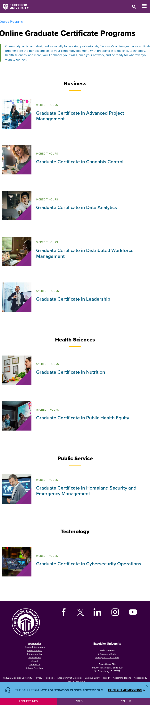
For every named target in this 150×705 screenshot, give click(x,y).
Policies (49, 677)
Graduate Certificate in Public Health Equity (82, 417)
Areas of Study (34, 650)
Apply (79, 701)
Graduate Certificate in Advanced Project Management (80, 115)
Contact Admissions (125, 690)
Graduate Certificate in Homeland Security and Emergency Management (86, 490)
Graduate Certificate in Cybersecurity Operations (88, 563)
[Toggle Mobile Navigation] (146, 6)
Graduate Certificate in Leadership (73, 298)
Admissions (35, 657)
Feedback (80, 681)
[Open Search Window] (134, 6)
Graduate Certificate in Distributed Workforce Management (85, 253)
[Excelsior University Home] (14, 5)
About (34, 661)
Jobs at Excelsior (35, 668)
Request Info (28, 701)
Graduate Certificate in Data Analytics (76, 207)
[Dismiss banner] (146, 685)
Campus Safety (92, 677)
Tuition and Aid (35, 654)
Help (69, 681)
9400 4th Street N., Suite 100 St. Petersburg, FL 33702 (107, 669)
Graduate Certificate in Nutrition (70, 371)
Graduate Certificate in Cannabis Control (79, 161)
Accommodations (122, 677)
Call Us (126, 701)
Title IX (106, 677)
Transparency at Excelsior (68, 677)
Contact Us (34, 664)
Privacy (38, 677)
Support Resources (35, 647)
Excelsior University (22, 677)
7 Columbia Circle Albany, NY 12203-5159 (107, 655)
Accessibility (140, 677)
